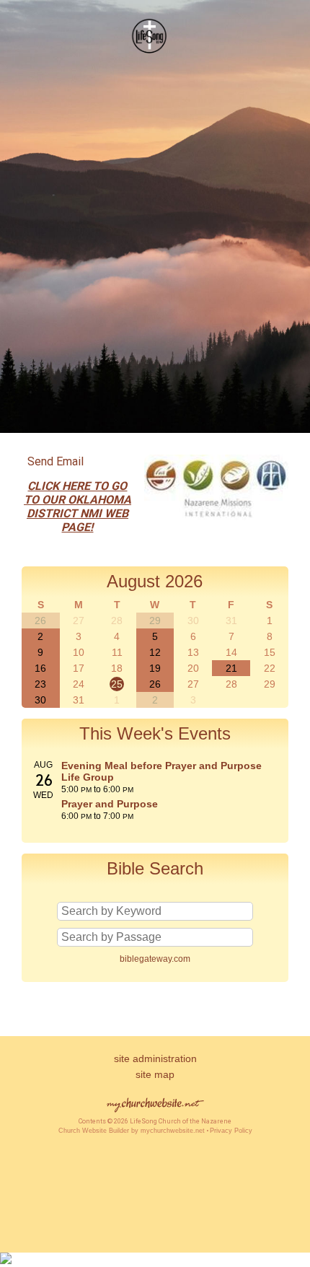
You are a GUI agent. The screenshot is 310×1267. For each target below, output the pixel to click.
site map (155, 1074)
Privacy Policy (231, 1130)
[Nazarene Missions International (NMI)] (216, 523)
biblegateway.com (155, 959)
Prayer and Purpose (109, 804)
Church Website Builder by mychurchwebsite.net (131, 1130)
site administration (155, 1058)
